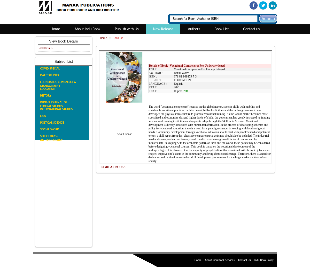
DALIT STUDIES (49, 75)
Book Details (45, 48)
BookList (118, 38)
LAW (43, 116)
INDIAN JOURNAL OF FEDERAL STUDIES (53, 104)
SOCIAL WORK (49, 129)
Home (55, 29)
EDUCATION (47, 89)
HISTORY (45, 95)
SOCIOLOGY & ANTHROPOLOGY (51, 138)
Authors (194, 29)
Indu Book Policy (263, 260)
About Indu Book (87, 29)
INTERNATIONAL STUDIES (56, 109)
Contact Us (244, 260)
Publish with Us (127, 29)
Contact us (251, 29)
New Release (163, 29)
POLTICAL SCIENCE (52, 122)
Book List (222, 29)
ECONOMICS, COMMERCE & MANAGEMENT (58, 84)
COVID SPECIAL (50, 68)
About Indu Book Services (220, 260)
